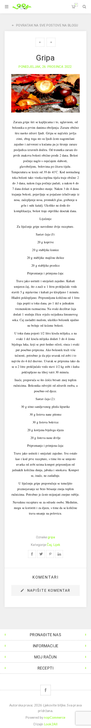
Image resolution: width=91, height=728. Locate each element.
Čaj (49, 545)
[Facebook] (45, 690)
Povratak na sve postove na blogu (47, 25)
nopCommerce (54, 717)
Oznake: (42, 537)
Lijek (56, 545)
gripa (51, 537)
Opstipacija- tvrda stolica (51, 42)
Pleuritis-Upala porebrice (40, 42)
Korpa (76, 5)
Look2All (51, 724)
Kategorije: (39, 545)
